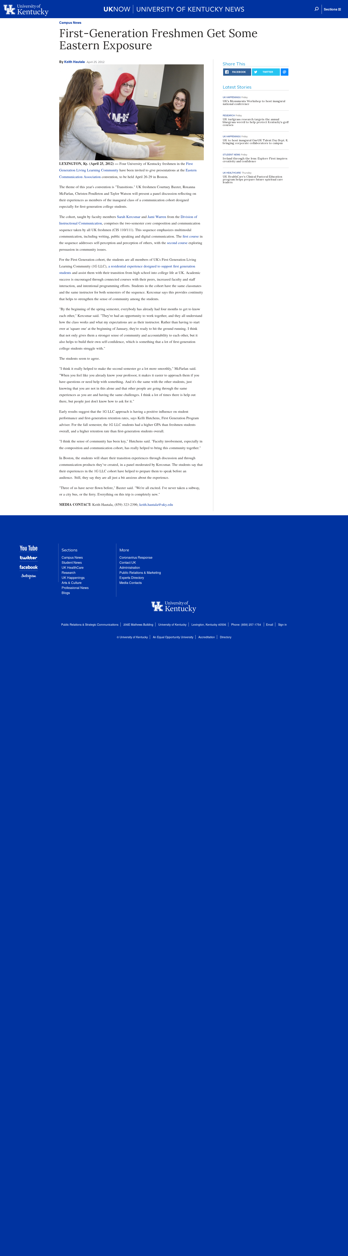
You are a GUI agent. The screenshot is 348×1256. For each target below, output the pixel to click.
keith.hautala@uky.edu (156, 504)
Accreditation (206, 637)
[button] (332, 9)
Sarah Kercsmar (128, 216)
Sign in (282, 624)
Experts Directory (131, 577)
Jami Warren (157, 216)
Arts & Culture (72, 582)
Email (269, 624)
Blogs (66, 592)
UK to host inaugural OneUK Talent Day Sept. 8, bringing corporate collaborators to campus (255, 141)
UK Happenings (73, 577)
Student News (72, 562)
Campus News (70, 22)
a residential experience (125, 266)
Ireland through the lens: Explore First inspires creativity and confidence (255, 160)
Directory (225, 637)
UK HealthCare (73, 567)
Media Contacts (130, 582)
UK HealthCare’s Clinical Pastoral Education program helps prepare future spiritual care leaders (253, 179)
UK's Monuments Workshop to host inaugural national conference (254, 102)
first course (191, 236)
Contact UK (127, 562)
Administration (129, 567)
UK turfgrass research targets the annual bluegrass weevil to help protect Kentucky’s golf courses (256, 122)
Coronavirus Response (135, 557)
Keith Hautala (74, 61)
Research (69, 572)
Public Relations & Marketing (140, 572)
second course (177, 242)
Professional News (75, 587)
